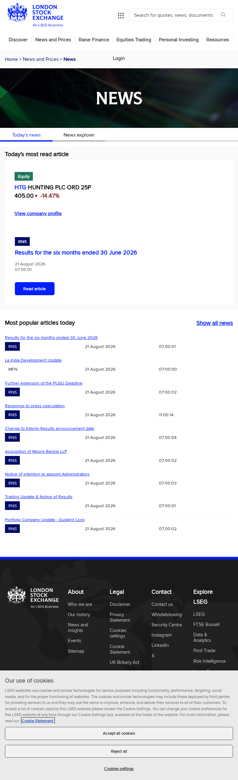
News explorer (79, 134)
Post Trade (204, 651)
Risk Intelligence (209, 661)
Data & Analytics (202, 637)
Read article (34, 289)
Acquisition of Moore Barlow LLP (36, 451)
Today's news (26, 134)
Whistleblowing (167, 615)
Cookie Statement (120, 649)
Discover (18, 39)
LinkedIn (160, 645)
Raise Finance (94, 39)
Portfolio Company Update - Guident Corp (45, 519)
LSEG (199, 614)
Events (74, 641)
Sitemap (76, 651)
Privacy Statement (120, 617)
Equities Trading (134, 39)
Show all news (214, 322)
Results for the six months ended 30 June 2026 (76, 252)
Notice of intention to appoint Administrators (47, 474)
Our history (79, 615)
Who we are (80, 604)
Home (12, 59)
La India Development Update (33, 360)
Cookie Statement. (38, 721)
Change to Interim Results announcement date (49, 428)
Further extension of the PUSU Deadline (43, 383)
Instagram (162, 635)
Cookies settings (119, 768)
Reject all (119, 751)
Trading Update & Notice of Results (39, 496)
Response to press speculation (35, 406)
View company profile (38, 213)
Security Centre (167, 625)
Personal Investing (179, 39)
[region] (119, 725)
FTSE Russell (206, 625)
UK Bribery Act (124, 662)
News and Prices (53, 39)
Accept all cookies (119, 733)
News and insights (78, 627)
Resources (217, 39)
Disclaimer (120, 604)
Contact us (162, 604)
